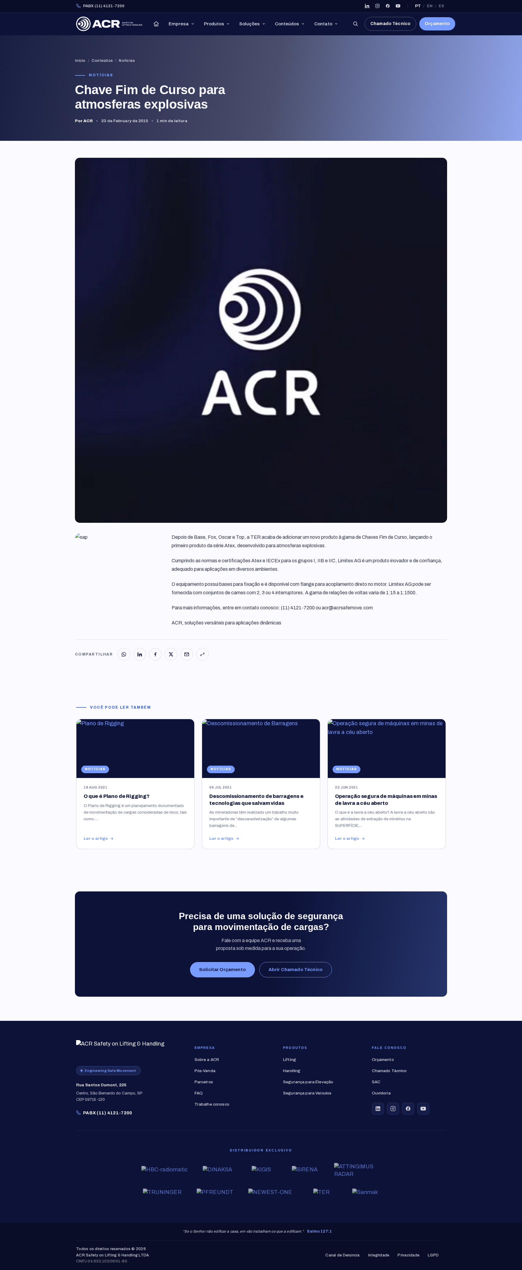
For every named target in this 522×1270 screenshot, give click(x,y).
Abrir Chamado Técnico (296, 969)
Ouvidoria (381, 1093)
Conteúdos (287, 23)
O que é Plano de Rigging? (117, 796)
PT (418, 6)
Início (80, 61)
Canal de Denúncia (342, 1255)
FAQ (199, 1093)
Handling (291, 1070)
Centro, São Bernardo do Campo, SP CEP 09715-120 (109, 1092)
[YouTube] (398, 6)
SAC (376, 1082)
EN (430, 6)
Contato (323, 23)
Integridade (378, 1255)
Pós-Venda (205, 1070)
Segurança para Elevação (308, 1082)
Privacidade (408, 1255)
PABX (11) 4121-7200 (103, 6)
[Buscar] (355, 23)
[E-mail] (186, 654)
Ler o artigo (96, 838)
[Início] (156, 24)
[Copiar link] (202, 654)
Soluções (249, 23)
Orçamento (437, 23)
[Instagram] (377, 6)
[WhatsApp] (124, 654)
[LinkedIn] (367, 6)
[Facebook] (387, 6)
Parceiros (204, 1082)
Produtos (214, 23)
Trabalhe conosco (212, 1104)
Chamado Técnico (390, 23)
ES (441, 6)
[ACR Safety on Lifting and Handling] (109, 24)
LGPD (433, 1255)
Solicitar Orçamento (222, 969)
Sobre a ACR (207, 1059)
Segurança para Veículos (307, 1093)
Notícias (127, 61)
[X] (171, 654)
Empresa (179, 23)
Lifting (289, 1059)
